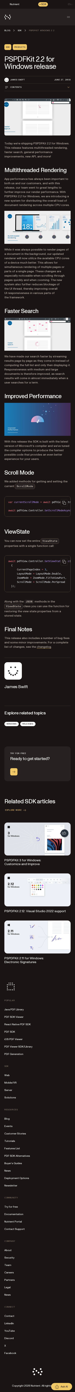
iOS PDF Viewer (13, 1039)
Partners (9, 1280)
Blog (7, 1118)
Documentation (13, 1214)
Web (7, 1075)
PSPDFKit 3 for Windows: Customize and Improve (22, 862)
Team (7, 1265)
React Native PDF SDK (17, 1024)
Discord (9, 1338)
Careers (9, 1272)
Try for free (11, 1207)
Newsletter (10, 1185)
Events (8, 1126)
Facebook (10, 1353)
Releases (27, 724)
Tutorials (9, 1141)
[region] (37, 506)
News (7, 1170)
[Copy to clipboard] (64, 502)
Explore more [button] (13, 810)
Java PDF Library (14, 1009)
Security (9, 1257)
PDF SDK (9, 1032)
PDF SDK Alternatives (17, 1156)
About (8, 1250)
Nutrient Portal (13, 1221)
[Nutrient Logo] (7, 17)
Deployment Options (16, 1178)
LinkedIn (9, 1323)
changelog (44, 647)
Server (8, 1090)
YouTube (9, 1331)
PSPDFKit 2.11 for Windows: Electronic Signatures (24, 960)
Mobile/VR (10, 1082)
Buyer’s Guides (13, 1163)
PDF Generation (13, 1054)
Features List (12, 1148)
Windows (12, 724)
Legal (7, 1287)
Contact (9, 1316)
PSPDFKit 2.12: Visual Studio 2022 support (35, 911)
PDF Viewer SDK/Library (18, 1046)
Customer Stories (15, 1133)
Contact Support (14, 1229)
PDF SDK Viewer (13, 1017)
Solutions (10, 1097)
